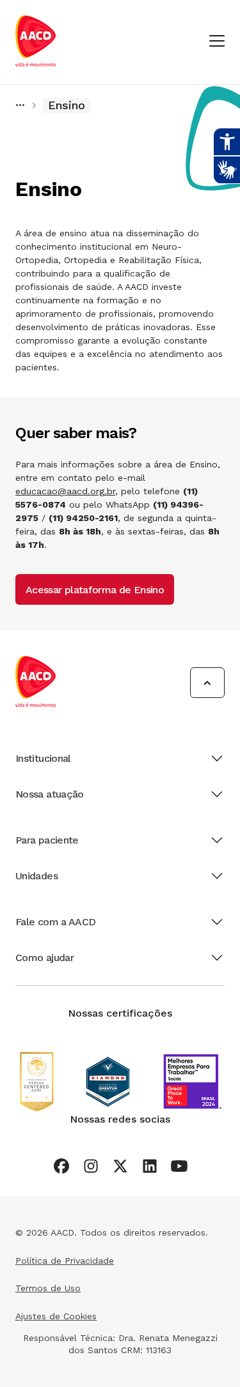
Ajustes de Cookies (56, 1316)
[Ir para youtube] (179, 1166)
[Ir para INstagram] (90, 1166)
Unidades (36, 876)
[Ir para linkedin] (149, 1166)
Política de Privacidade (64, 1260)
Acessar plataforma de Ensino (95, 590)
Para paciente (47, 840)
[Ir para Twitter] (120, 1166)
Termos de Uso (48, 1288)
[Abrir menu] (217, 42)
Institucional (43, 758)
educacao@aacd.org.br (65, 491)
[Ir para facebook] (61, 1166)
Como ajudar (44, 957)
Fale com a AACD (55, 922)
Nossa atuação (49, 794)
